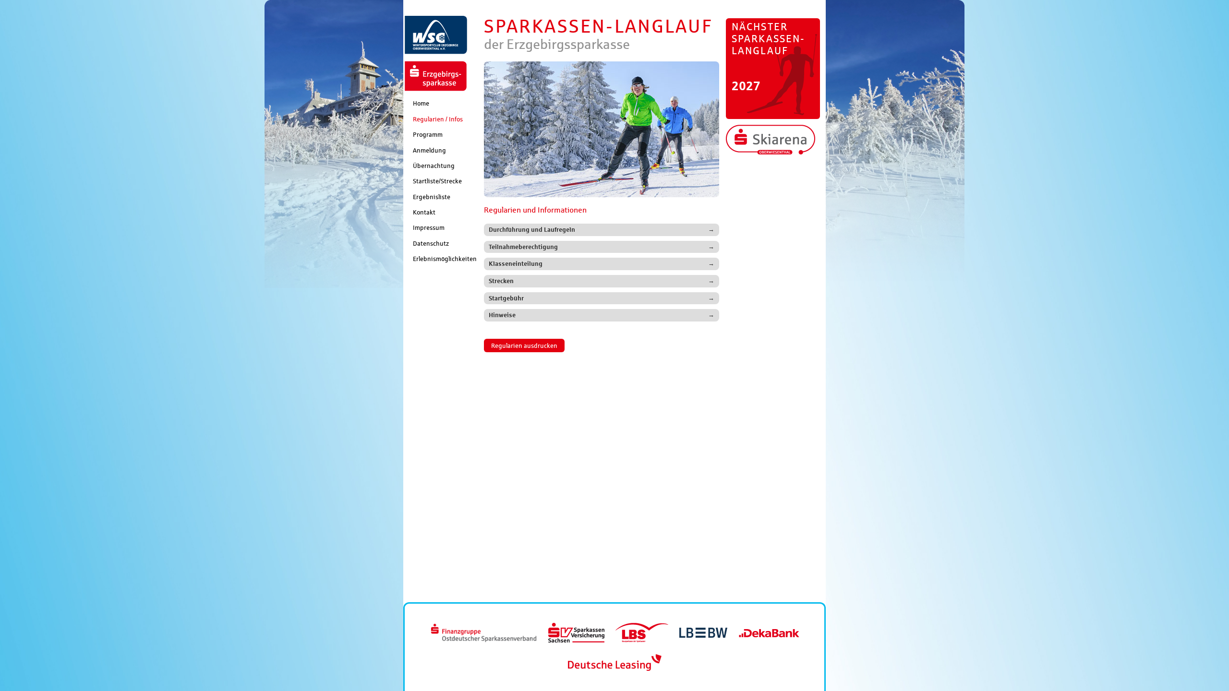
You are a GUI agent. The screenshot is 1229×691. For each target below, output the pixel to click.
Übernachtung (434, 165)
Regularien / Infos (438, 119)
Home (421, 103)
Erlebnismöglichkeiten (445, 258)
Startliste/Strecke (437, 181)
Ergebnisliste (431, 197)
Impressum (429, 227)
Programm (428, 134)
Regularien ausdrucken (524, 345)
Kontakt (424, 212)
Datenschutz (431, 243)
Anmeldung (429, 150)
